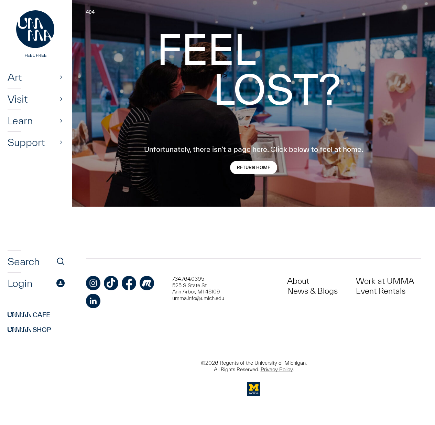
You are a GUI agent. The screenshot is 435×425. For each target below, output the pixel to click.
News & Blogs (312, 291)
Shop (29, 329)
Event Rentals (380, 291)
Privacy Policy (277, 369)
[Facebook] (129, 283)
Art (15, 77)
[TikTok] (111, 283)
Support (26, 142)
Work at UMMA (385, 281)
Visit (18, 99)
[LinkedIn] (93, 301)
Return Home (253, 167)
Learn (20, 120)
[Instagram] (93, 283)
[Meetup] (147, 283)
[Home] (36, 34)
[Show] (61, 77)
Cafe (29, 315)
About (298, 281)
